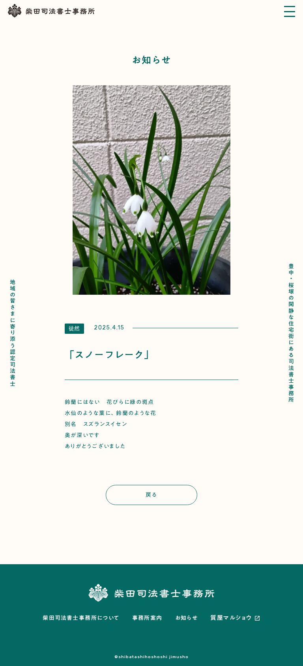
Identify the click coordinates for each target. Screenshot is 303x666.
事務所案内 (147, 618)
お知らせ (186, 618)
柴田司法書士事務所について (81, 618)
